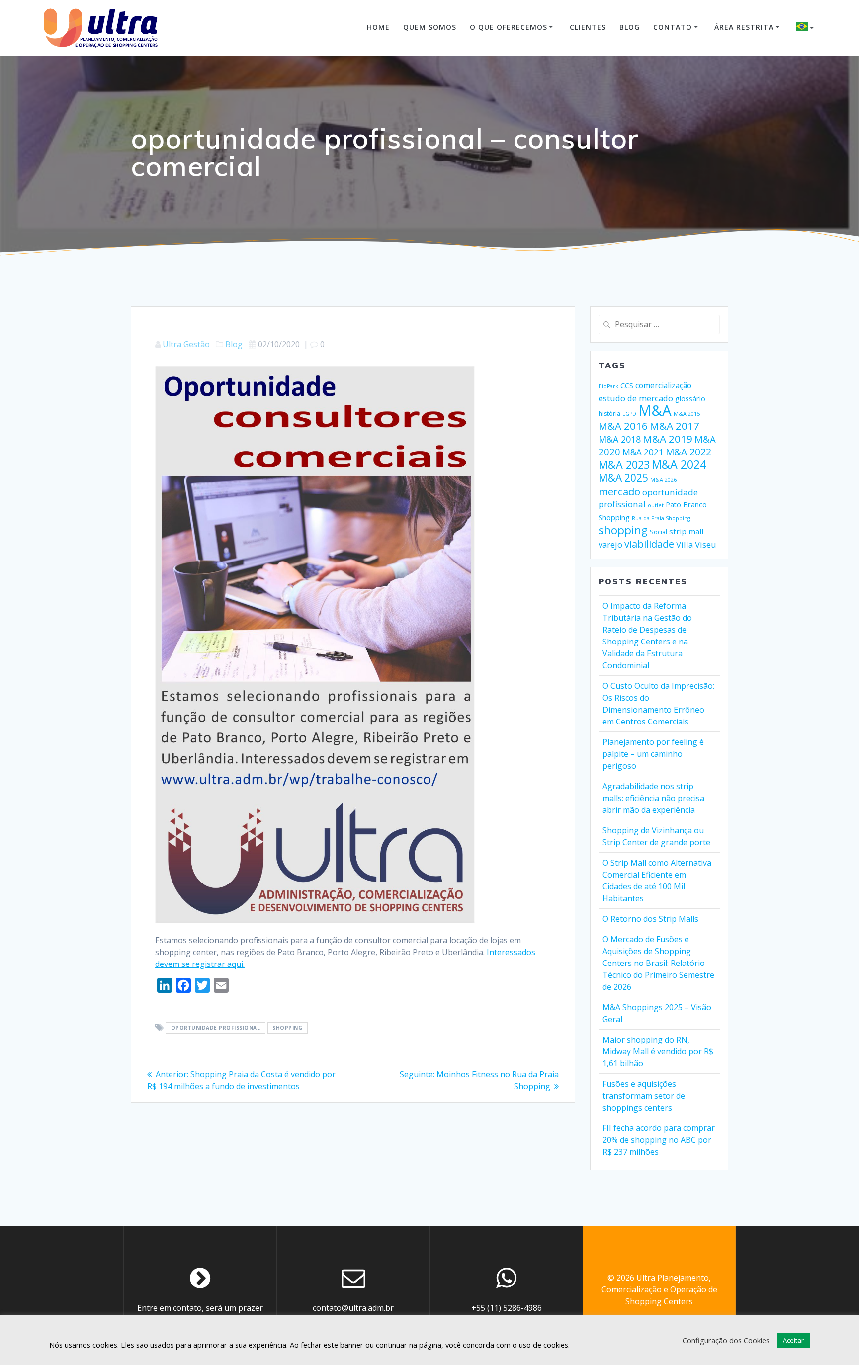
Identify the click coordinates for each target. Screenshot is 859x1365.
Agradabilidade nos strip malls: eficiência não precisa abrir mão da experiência (653, 798)
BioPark (608, 386)
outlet (656, 505)
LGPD (629, 413)
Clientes (588, 27)
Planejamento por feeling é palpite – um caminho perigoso (653, 753)
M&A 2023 (624, 464)
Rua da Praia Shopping (661, 518)
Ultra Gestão (186, 344)
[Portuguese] (806, 27)
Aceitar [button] (793, 1340)
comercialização (663, 385)
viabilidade (649, 544)
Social (658, 532)
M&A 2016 (623, 426)
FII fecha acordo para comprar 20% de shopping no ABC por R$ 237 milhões (658, 1140)
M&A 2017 (674, 426)
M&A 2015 (687, 413)
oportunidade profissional (215, 1028)
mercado (619, 491)
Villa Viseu (696, 544)
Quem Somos (429, 27)
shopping (287, 1028)
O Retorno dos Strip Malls (650, 918)
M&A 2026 (663, 479)
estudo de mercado (636, 397)
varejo (610, 544)
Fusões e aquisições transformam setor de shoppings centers (643, 1095)
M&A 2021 (643, 452)
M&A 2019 (667, 439)
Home (378, 27)
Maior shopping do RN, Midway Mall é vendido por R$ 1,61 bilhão (657, 1051)
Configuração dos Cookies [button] (726, 1340)
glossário (690, 398)
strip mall (686, 531)
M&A (655, 410)
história (609, 413)
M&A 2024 (679, 464)
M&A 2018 (620, 439)
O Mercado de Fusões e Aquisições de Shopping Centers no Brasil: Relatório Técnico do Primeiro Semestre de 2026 (658, 963)
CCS (626, 385)
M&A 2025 (623, 477)
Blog (629, 27)
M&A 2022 (688, 451)
